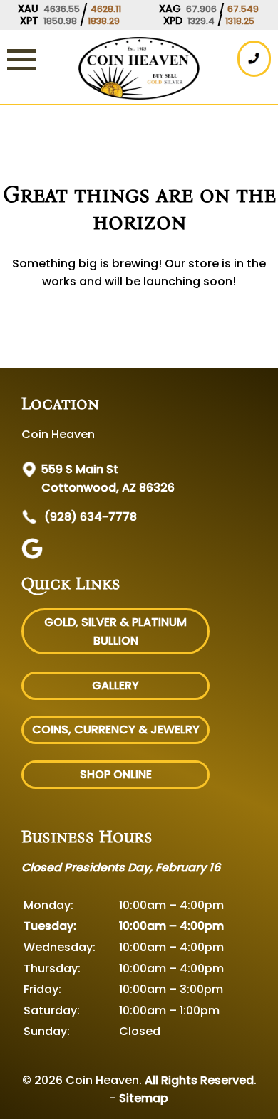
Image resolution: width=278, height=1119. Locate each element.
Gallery (115, 685)
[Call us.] (254, 59)
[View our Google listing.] (33, 555)
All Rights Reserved (199, 1080)
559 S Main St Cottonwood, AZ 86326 (108, 478)
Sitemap (143, 1098)
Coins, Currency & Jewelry (116, 729)
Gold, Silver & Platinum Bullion (115, 631)
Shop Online (116, 774)
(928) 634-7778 (89, 517)
